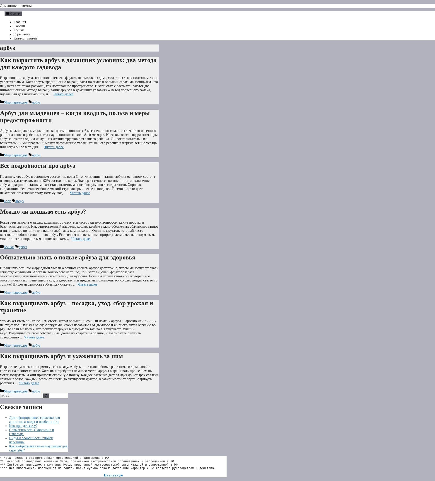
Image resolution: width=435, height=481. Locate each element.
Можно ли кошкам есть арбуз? (43, 211)
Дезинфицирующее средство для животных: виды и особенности (34, 420)
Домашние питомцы (16, 5)
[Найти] (46, 395)
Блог (7, 201)
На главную (113, 475)
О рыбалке (22, 34)
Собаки (19, 26)
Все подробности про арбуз (37, 165)
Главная (20, 22)
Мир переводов (16, 102)
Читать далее (63, 94)
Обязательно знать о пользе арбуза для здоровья (67, 257)
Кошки (19, 30)
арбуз (36, 102)
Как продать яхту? (23, 426)
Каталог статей (25, 38)
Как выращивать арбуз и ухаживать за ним (61, 356)
